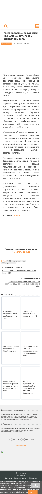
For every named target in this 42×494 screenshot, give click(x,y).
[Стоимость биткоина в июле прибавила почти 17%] (10, 303)
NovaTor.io (21, 476)
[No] (36, 492)
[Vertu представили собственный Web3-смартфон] (10, 338)
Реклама (8, 478)
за (24, 261)
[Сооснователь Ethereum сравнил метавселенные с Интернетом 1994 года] (10, 373)
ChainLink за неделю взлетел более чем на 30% (30, 313)
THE (9, 261)
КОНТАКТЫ (21, 445)
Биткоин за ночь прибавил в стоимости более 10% (19, 271)
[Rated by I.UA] (6, 452)
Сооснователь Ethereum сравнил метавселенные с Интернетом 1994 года (10, 386)
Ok (31, 492)
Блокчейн (6, 44)
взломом (16, 261)
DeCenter (16, 215)
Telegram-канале (21, 252)
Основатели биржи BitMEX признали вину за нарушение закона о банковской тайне (22, 282)
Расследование (8, 263)
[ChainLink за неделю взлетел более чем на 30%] (30, 303)
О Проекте (33, 478)
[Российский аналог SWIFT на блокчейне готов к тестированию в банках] (30, 338)
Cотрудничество (20, 478)
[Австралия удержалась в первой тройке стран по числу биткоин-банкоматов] (30, 373)
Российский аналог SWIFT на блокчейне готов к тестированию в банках (30, 351)
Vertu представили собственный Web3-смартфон (11, 348)
